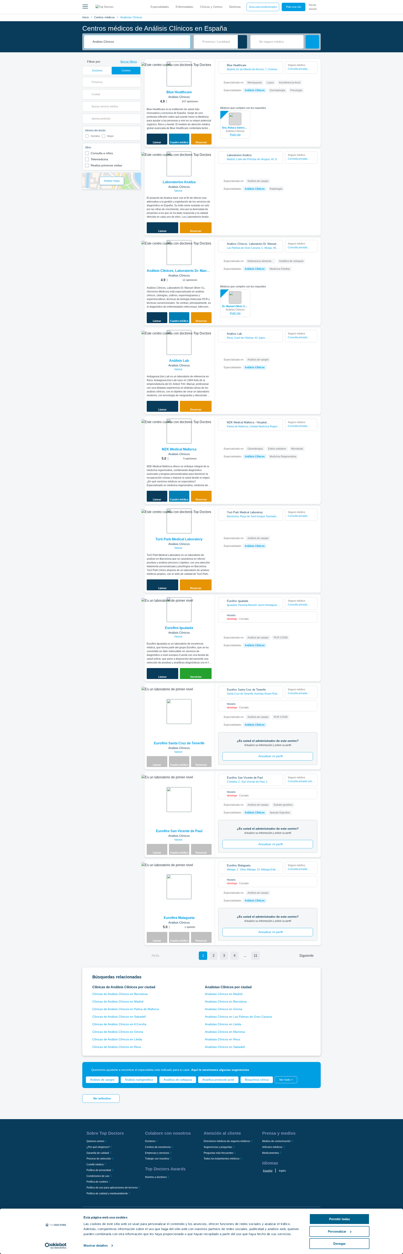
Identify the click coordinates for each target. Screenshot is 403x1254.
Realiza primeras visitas (106, 165)
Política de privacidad (98, 1170)
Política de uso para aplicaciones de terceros (112, 1187)
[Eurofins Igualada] (179, 609)
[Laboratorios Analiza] (179, 163)
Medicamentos (270, 1152)
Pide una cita (293, 6)
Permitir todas (339, 1219)
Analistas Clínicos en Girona (223, 1009)
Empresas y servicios (157, 1152)
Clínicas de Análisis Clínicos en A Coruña (119, 1024)
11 (255, 955)
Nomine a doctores (156, 1177)
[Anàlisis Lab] (179, 342)
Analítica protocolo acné (218, 1079)
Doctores (97, 70)
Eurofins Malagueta (179, 918)
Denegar (339, 1243)
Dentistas (235, 6)
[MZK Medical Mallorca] (179, 431)
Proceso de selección (98, 1158)
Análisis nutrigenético (139, 1079)
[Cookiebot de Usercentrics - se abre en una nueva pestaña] (55, 1246)
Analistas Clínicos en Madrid (223, 994)
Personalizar (337, 1231)
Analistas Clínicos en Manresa (225, 1031)
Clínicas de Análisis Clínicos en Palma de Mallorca (125, 1009)
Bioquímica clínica (257, 1079)
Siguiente (306, 955)
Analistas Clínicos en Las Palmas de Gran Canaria (238, 1016)
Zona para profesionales (263, 6)
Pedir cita (235, 134)
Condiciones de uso (97, 1176)
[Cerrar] (312, 1070)
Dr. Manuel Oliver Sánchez (235, 306)
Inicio (85, 17)
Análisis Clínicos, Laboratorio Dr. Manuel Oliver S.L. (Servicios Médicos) (179, 271)
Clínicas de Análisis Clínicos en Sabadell (119, 1016)
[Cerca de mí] (242, 42)
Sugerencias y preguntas (218, 1147)
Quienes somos (95, 1141)
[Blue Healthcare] (179, 74)
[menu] (85, 7)
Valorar (178, 190)
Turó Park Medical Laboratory (179, 539)
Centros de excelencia (158, 1147)
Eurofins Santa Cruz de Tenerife (179, 743)
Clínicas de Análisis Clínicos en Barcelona (120, 994)
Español (267, 1170)
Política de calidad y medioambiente (107, 1193)
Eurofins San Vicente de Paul (179, 831)
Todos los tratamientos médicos (221, 1158)
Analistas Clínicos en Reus (222, 1039)
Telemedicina (99, 159)
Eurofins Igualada (179, 628)
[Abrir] (138, 82)
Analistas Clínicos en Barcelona (226, 1001)
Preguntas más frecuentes (218, 1152)
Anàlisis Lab (179, 360)
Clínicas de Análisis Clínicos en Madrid (117, 1001)
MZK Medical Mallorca (179, 449)
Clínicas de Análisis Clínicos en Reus (116, 1047)
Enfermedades (184, 6)
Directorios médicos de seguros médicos (227, 1141)
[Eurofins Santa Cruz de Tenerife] (179, 711)
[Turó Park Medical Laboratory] (179, 521)
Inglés (282, 1170)
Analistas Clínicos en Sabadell (225, 1047)
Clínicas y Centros (211, 6)
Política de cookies (97, 1181)
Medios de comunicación (276, 1141)
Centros (126, 70)
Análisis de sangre (102, 1079)
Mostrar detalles (96, 1245)
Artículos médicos (272, 1147)
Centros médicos (104, 17)
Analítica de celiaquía (178, 1079)
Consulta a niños (102, 153)
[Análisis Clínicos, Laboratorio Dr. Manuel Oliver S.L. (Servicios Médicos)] (179, 252)
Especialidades (159, 6)
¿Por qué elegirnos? (98, 1147)
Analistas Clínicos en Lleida (223, 1024)
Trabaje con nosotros (157, 1158)
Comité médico (95, 1164)
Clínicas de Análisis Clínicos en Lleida (117, 1039)
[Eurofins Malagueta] (179, 886)
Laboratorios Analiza (179, 182)
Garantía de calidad (97, 1152)
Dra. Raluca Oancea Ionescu (235, 127)
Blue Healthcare (179, 92)
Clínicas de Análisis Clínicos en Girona (117, 1031)
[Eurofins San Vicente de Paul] (179, 799)
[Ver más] (210, 68)
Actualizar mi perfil (270, 756)
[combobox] (140, 42)
